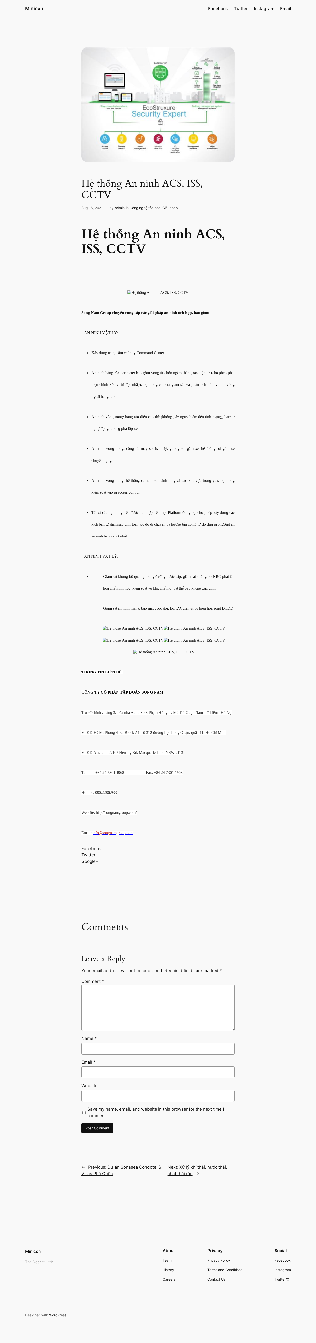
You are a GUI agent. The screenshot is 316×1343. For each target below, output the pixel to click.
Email (88, 1062)
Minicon (34, 8)
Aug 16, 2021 (92, 208)
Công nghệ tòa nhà (145, 208)
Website (89, 1085)
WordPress (57, 1315)
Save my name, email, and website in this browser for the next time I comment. (155, 1112)
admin (120, 208)
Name (89, 1038)
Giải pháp (170, 208)
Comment (92, 981)
